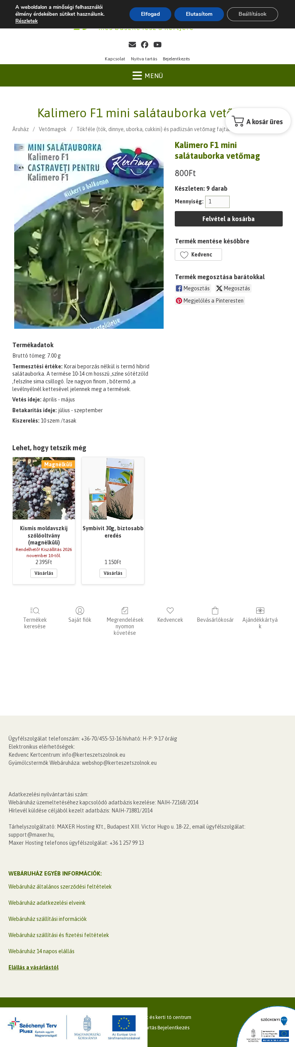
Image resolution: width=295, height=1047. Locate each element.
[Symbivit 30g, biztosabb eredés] (113, 488)
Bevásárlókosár (215, 620)
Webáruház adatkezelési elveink (47, 903)
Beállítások (253, 14)
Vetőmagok (52, 129)
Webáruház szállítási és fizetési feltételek (58, 935)
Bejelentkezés (176, 59)
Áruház (20, 129)
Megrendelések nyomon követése (125, 626)
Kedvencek (170, 620)
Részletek (26, 21)
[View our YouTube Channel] (157, 44)
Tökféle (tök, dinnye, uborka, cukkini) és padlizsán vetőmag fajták (154, 129)
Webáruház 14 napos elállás (41, 951)
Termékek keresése (35, 623)
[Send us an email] (132, 44)
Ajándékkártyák (260, 623)
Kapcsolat (115, 59)
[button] (198, 254)
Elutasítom (199, 14)
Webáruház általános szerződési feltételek (60, 887)
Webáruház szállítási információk (47, 919)
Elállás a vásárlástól (33, 967)
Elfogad (150, 14)
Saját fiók (79, 620)
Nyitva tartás (144, 59)
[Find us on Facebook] (144, 44)
